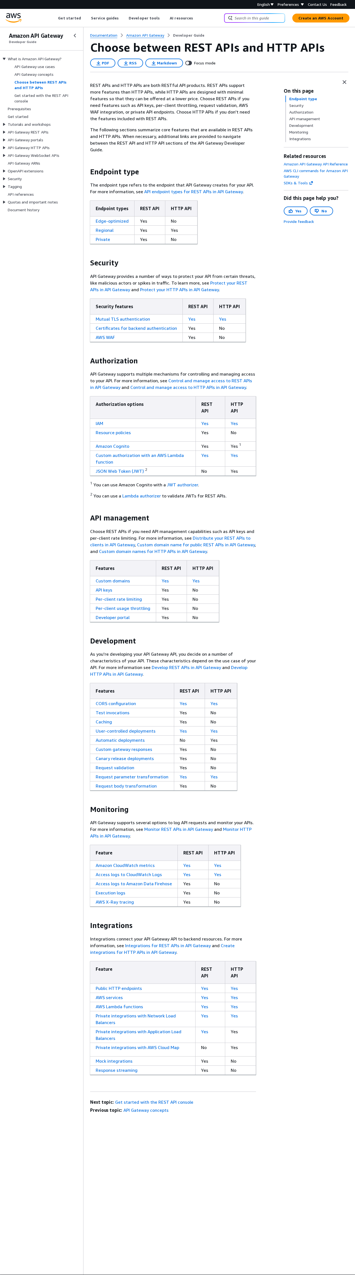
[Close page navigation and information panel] (344, 82)
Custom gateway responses (124, 749)
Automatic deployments (120, 740)
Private (103, 239)
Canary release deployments (125, 758)
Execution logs (110, 893)
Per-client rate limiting (119, 599)
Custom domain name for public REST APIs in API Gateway (196, 544)
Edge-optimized (112, 221)
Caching (104, 722)
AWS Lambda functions (119, 1006)
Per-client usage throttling (123, 608)
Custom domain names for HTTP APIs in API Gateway (153, 551)
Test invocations (113, 712)
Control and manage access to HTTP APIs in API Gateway (188, 387)
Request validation (115, 767)
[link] (188, 35)
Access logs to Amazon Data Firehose (134, 883)
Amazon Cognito (112, 446)
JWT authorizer (182, 484)
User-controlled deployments (126, 731)
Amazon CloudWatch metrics (125, 865)
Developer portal (113, 617)
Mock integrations (114, 1061)
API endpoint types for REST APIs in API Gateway (193, 191)
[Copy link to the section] (85, 172)
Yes (192, 319)
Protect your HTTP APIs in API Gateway (179, 289)
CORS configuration (116, 703)
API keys (104, 590)
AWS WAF (105, 337)
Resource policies (113, 432)
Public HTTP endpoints (119, 988)
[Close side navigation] (75, 35)
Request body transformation (126, 786)
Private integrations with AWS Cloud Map (137, 1047)
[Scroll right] (197, 18)
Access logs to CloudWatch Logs (129, 874)
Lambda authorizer (141, 496)
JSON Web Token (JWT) (120, 471)
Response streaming (117, 1070)
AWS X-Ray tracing (115, 902)
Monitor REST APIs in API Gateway (178, 829)
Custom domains (113, 581)
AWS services (109, 997)
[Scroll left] (53, 18)
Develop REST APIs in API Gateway (186, 667)
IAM (99, 423)
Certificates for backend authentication (136, 328)
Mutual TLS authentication (123, 319)
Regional (104, 230)
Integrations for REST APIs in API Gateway (168, 945)
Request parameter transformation (132, 776)
